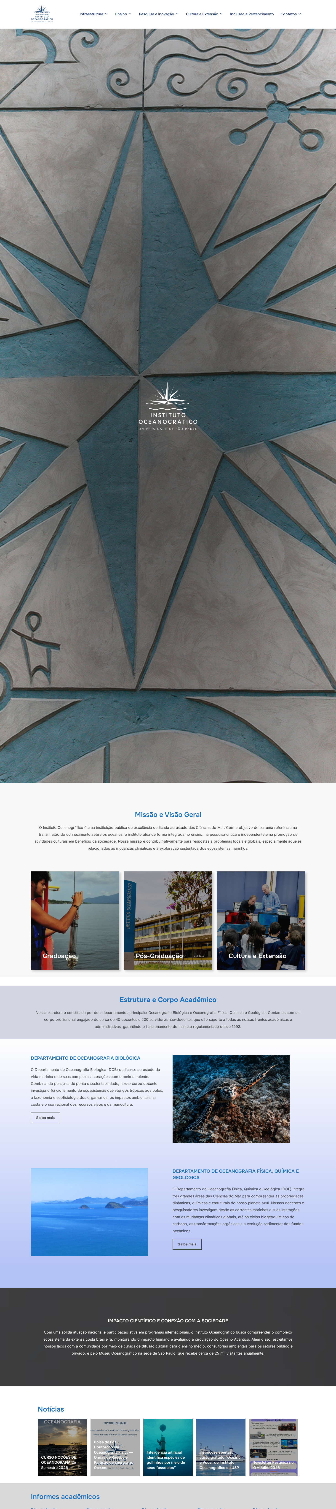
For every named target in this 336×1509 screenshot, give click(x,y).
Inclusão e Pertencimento (252, 14)
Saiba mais (45, 1117)
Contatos (289, 14)
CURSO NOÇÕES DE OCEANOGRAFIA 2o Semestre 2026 (58, 1462)
